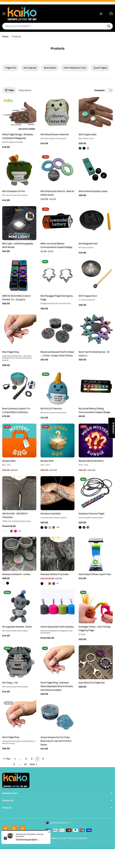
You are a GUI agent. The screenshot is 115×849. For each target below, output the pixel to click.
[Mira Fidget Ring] (19, 331)
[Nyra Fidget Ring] (19, 717)
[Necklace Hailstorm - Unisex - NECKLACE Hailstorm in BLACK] (7, 583)
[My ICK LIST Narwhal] (58, 388)
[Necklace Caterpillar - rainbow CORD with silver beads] (53, 527)
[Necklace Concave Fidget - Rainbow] (88, 527)
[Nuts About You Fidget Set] (96, 662)
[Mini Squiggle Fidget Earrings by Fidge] (58, 276)
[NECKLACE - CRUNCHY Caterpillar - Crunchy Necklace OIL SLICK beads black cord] (7, 531)
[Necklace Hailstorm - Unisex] (19, 554)
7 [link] (37, 759)
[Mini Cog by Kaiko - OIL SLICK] (80, 148)
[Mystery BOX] (58, 441)
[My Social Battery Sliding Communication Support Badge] (96, 388)
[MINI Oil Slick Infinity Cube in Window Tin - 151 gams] (19, 276)
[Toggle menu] (4, 13)
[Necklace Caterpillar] (58, 493)
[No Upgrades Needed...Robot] (19, 606)
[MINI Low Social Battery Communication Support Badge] (58, 223)
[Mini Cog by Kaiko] (96, 114)
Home (5, 36)
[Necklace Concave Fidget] (96, 493)
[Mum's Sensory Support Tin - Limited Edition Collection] (19, 388)
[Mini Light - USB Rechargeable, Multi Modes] (19, 223)
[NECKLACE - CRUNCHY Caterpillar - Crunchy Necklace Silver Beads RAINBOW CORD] (11, 531)
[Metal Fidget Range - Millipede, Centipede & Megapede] (19, 114)
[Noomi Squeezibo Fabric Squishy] (58, 606)
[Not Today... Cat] (19, 662)
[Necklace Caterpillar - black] (42, 527)
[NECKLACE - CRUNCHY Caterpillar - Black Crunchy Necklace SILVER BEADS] (3, 531)
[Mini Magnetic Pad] (96, 223)
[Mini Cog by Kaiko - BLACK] (84, 148)
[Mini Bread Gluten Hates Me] (58, 114)
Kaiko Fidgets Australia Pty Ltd (50, 838)
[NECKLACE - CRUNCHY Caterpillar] (19, 493)
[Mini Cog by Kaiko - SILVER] (88, 148)
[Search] (109, 26)
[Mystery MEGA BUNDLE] (96, 441)
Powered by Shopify (77, 838)
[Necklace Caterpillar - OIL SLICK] (45, 527)
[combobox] (57, 26)
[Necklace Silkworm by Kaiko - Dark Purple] (53, 583)
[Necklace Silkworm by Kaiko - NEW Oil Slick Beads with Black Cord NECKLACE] (45, 583)
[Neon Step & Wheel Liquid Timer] (96, 554)
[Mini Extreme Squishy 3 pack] (96, 171)
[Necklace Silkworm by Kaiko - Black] (42, 583)
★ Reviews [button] (113, 428)
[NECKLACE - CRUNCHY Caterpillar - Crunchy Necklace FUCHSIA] (15, 531)
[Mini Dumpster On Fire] (19, 171)
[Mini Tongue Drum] (96, 276)
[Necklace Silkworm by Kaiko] (58, 554)
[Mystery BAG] (19, 441)
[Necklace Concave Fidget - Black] (80, 527)
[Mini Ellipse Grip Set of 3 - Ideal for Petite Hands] (58, 171)
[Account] (101, 13)
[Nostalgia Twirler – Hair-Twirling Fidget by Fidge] (96, 606)
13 (25, 764)
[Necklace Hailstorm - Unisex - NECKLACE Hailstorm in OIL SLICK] (3, 583)
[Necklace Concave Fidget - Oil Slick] (84, 527)
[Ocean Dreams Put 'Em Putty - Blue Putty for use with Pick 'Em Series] (58, 717)
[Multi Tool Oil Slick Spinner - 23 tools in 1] (96, 331)
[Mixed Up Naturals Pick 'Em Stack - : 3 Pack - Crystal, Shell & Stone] (58, 331)
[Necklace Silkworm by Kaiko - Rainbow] (49, 583)
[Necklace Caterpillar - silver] (49, 527)
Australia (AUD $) (58, 822)
